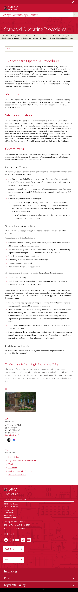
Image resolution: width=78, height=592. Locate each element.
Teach (10, 464)
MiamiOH (5, 36)
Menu (9, 49)
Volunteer (12, 467)
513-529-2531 (24, 525)
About (35, 38)
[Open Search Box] (73, 2)
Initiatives (10, 571)
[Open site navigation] (72, 8)
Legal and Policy (14, 585)
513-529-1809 (20, 522)
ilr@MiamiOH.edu (12, 435)
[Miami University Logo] (11, 8)
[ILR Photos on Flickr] (38, 440)
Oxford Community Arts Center (21, 471)
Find (7, 578)
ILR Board (43, 38)
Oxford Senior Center (17, 475)
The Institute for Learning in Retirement (16, 38)
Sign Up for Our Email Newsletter (22, 460)
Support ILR (13, 457)
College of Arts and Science (21, 36)
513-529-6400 (19, 528)
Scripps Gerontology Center (20, 14)
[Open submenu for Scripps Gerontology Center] (75, 14)
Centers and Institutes (42, 36)
